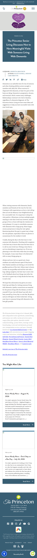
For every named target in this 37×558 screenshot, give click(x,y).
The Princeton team (10, 355)
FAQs (24, 542)
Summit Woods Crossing (16, 339)
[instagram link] (16, 523)
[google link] (29, 523)
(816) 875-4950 (18, 511)
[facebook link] (8, 523)
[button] (4, 553)
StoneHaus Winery (13, 344)
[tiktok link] (20, 523)
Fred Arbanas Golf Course (16, 337)
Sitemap (30, 542)
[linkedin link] (12, 523)
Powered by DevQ (18, 554)
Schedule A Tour (20, 3)
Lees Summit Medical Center (18, 330)
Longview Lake (26, 344)
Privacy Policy (9, 542)
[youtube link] (24, 523)
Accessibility (18, 542)
